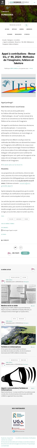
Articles (14, 29)
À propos (27, 34)
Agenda (21, 29)
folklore (11, 219)
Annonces (29, 29)
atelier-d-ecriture (15, 277)
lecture (24, 277)
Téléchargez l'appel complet (10, 230)
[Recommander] (21, 247)
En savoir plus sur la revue (12, 164)
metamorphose (14, 360)
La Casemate (5, 446)
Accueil (7, 29)
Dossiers (9, 34)
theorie (26, 219)
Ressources (18, 34)
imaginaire (18, 219)
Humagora (7, 14)
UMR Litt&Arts (14, 68)
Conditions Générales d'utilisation (26, 438)
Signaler (6, 240)
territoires (23, 360)
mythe (14, 318)
